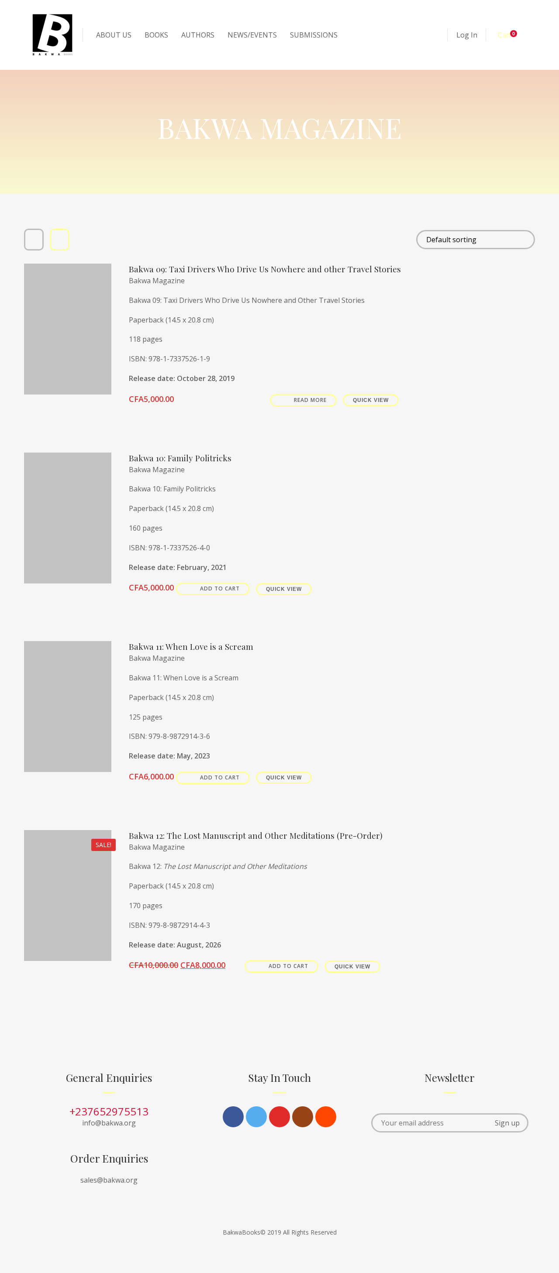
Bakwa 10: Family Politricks (180, 458)
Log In (466, 35)
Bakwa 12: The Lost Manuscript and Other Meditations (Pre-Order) (256, 835)
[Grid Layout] (34, 239)
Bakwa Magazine (157, 280)
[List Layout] (59, 239)
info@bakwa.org (109, 1123)
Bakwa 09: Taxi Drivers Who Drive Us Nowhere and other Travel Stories (265, 269)
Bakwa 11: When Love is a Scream (191, 646)
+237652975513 (108, 1111)
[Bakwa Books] (52, 35)
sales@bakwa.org (109, 1180)
